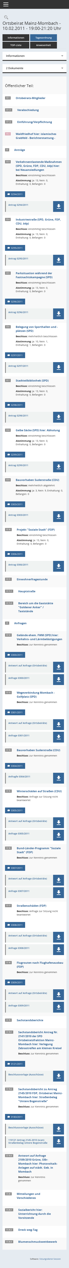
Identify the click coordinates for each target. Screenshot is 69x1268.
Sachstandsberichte (30, 1020)
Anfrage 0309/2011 (18, 1005)
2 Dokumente (14, 68)
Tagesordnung (44, 37)
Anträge (19, 150)
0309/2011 (17, 982)
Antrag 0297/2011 (18, 366)
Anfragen (20, 623)
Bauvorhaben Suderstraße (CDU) (37, 480)
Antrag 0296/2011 (18, 312)
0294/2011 (17, 194)
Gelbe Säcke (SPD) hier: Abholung (38, 430)
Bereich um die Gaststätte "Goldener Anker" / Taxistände (35, 607)
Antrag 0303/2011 (18, 515)
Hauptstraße (26, 591)
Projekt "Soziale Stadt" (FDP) (36, 529)
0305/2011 (17, 810)
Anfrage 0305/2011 (18, 833)
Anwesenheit (43, 45)
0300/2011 (17, 654)
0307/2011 (17, 867)
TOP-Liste (15, 45)
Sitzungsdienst (50, 1259)
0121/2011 (17, 1063)
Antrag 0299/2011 (18, 465)
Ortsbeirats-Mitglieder (30, 98)
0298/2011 (17, 404)
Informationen (16, 37)
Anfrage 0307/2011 (18, 891)
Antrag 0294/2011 (18, 205)
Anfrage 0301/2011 (18, 735)
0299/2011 (17, 454)
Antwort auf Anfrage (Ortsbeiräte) (27, 665)
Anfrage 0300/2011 (18, 678)
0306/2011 (17, 554)
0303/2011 (17, 504)
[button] (58, 206)
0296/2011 (17, 301)
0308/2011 (17, 924)
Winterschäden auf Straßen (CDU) (39, 791)
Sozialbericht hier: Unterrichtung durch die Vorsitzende (34, 1214)
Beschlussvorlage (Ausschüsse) (25, 1074)
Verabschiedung (28, 110)
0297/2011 (17, 355)
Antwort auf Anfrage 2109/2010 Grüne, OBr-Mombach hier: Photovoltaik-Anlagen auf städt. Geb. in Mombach (37, 1163)
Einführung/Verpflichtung (34, 122)
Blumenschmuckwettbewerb (37, 1242)
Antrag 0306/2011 (18, 564)
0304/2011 (17, 765)
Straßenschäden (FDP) (31, 906)
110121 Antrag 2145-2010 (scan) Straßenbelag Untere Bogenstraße (27, 1141)
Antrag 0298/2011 (18, 415)
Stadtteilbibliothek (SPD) (32, 380)
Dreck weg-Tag (28, 1230)
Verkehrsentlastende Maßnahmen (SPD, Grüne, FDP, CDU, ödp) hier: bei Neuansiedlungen (39, 166)
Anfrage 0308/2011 (18, 948)
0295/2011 (17, 247)
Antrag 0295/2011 (18, 258)
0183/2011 (17, 1116)
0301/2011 (17, 712)
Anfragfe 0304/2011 (19, 776)
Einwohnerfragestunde (32, 579)
